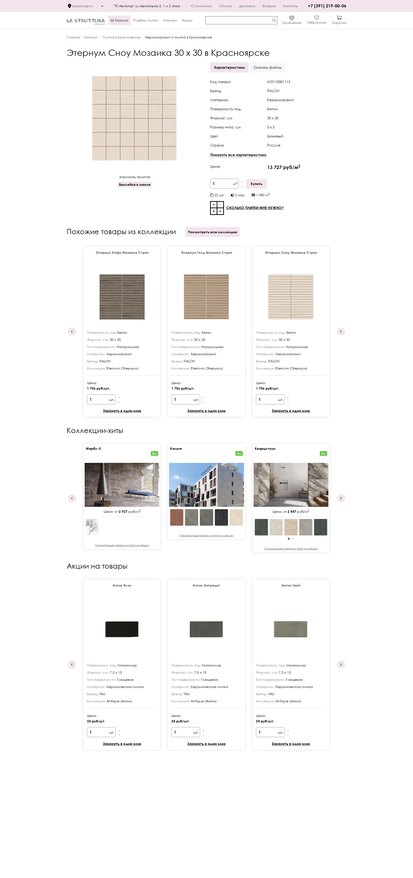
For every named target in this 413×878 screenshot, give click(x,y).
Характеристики (229, 67)
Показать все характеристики (238, 155)
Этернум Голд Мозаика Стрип (206, 252)
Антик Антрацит (206, 585)
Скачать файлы (268, 67)
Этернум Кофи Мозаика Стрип (122, 252)
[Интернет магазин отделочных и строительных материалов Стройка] (86, 20)
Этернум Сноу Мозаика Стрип (291, 252)
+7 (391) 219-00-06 (327, 5)
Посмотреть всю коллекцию (212, 232)
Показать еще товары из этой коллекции (122, 545)
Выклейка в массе (135, 184)
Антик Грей (291, 585)
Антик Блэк (122, 585)
